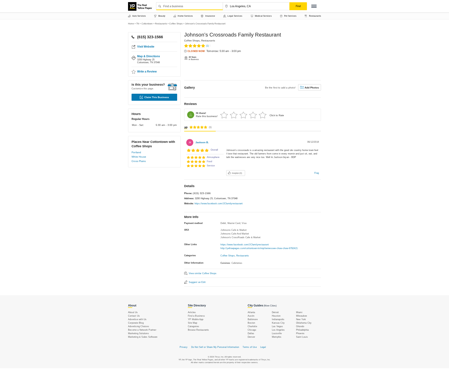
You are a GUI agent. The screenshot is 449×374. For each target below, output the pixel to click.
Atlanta (251, 312)
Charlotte (252, 326)
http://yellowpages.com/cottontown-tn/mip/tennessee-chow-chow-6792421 (259, 248)
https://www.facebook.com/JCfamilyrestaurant (219, 203)
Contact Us (134, 316)
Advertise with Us (137, 319)
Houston (276, 316)
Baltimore (253, 319)
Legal (263, 347)
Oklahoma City (304, 323)
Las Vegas (277, 326)
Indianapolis (278, 319)
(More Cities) (270, 305)
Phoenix (300, 333)
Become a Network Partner (142, 330)
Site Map (192, 323)
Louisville (277, 333)
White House (139, 156)
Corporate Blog (136, 323)
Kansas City (278, 323)
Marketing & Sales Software (142, 337)
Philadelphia (302, 330)
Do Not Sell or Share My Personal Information (215, 347)
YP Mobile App (195, 319)
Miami (299, 312)
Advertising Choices (138, 326)
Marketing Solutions (138, 333)
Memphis (276, 337)
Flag (316, 173)
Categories (193, 326)
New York (301, 319)
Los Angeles (278, 330)
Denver (251, 337)
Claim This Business (156, 97)
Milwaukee (301, 316)
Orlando (300, 326)
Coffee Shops (192, 40)
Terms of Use (250, 347)
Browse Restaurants (198, 330)
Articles (192, 312)
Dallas (251, 333)
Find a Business (196, 316)
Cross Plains (139, 161)
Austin (251, 316)
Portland (136, 152)
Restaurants (208, 40)
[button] (314, 6)
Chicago (252, 330)
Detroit (275, 312)
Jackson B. (202, 142)
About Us (133, 312)
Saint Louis (302, 337)
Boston (251, 323)
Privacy (183, 347)
